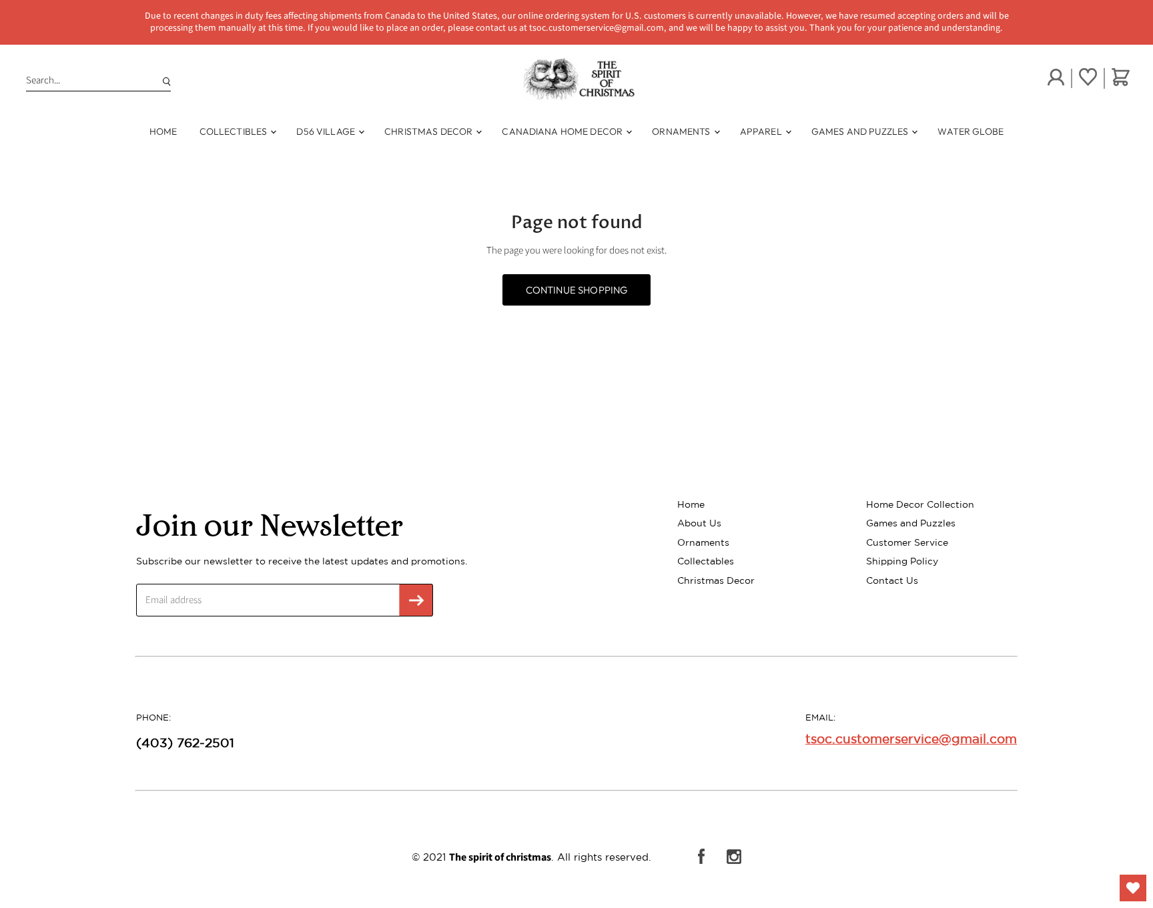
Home (163, 131)
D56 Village (326, 131)
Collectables (705, 561)
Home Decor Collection (920, 504)
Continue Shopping (577, 290)
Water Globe (970, 131)
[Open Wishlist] (1133, 888)
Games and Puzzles (861, 131)
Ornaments (682, 131)
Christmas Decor (429, 131)
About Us (699, 523)
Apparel (762, 131)
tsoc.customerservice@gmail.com (911, 738)
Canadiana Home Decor (563, 131)
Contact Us (892, 580)
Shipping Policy (902, 561)
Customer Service (907, 542)
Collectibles (235, 131)
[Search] (164, 80)
